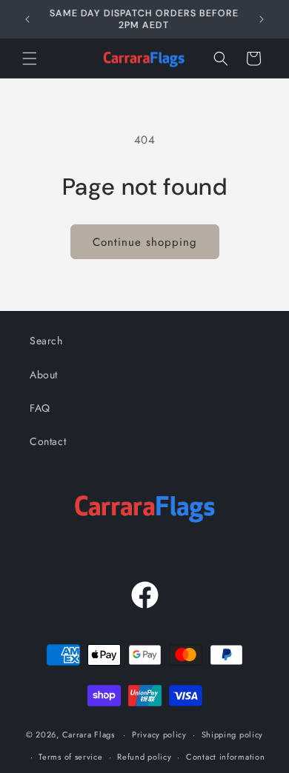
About (44, 374)
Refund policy (144, 757)
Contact (48, 441)
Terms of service (70, 757)
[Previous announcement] (27, 19)
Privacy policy (159, 734)
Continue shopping (145, 242)
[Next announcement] (261, 19)
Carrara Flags (88, 734)
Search (46, 340)
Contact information (225, 757)
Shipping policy (233, 734)
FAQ (40, 408)
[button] (29, 58)
